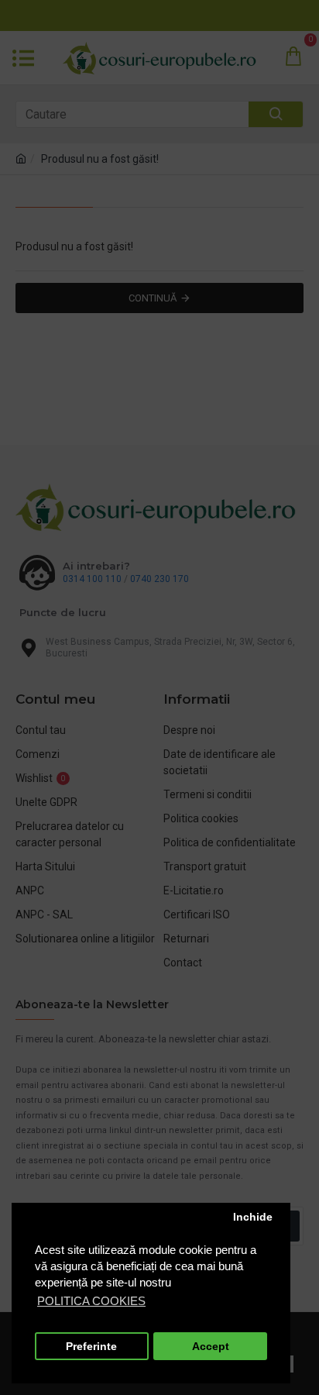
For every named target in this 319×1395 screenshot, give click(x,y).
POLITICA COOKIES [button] (91, 1300)
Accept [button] (210, 1346)
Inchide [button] (253, 1217)
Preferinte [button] (91, 1346)
